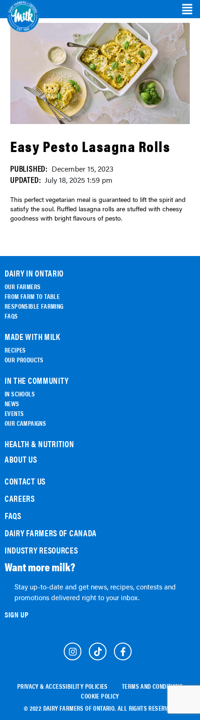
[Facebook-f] (123, 651)
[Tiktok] (98, 651)
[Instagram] (72, 651)
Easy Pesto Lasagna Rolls (90, 145)
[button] (187, 9)
